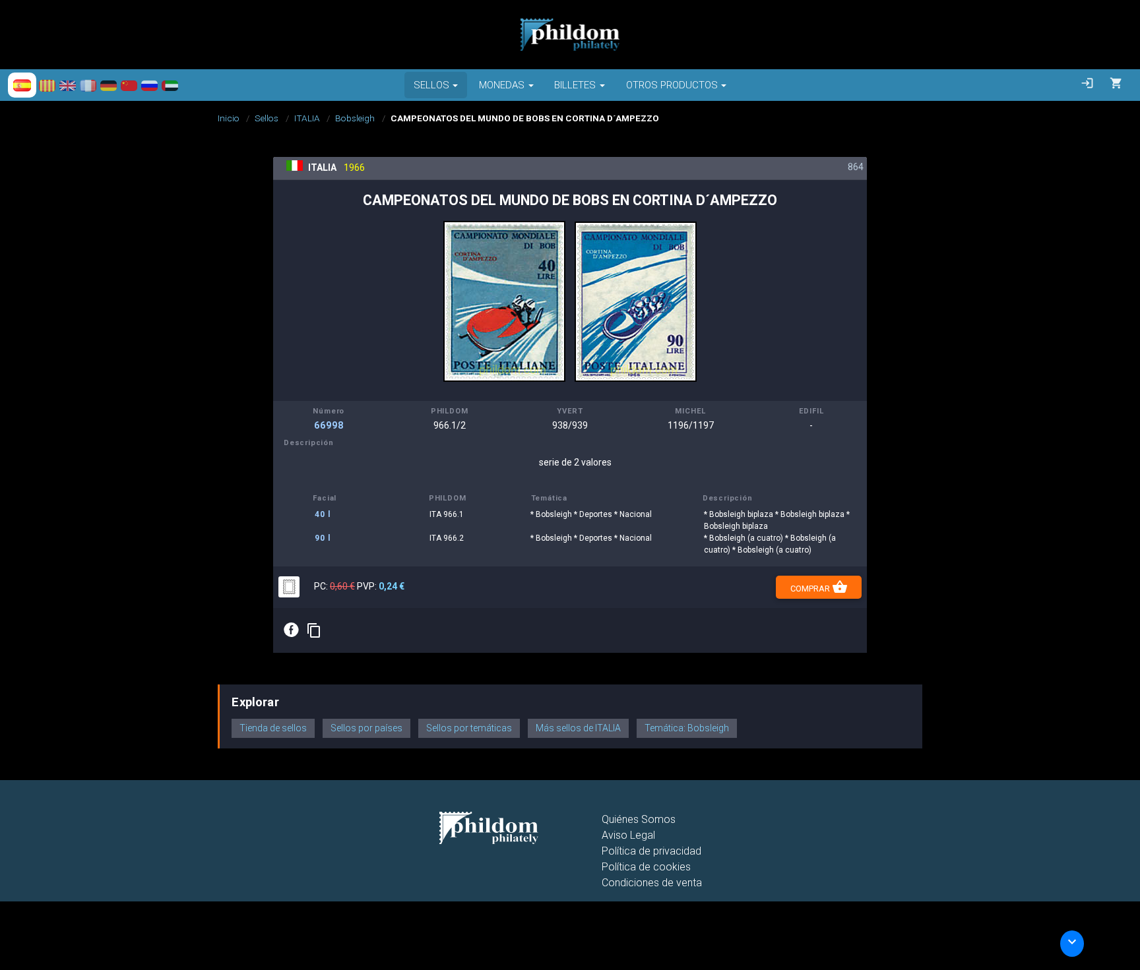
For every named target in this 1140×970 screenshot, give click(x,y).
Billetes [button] (575, 85)
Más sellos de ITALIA (578, 728)
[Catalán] (47, 85)
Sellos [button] (431, 85)
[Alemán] (108, 85)
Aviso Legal (628, 835)
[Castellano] (22, 85)
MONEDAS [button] (501, 85)
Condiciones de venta (652, 882)
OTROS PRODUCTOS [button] (672, 85)
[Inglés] (67, 85)
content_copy (314, 630)
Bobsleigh (355, 118)
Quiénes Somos (639, 819)
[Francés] (88, 85)
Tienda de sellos (273, 728)
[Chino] (129, 85)
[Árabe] (169, 85)
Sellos (266, 118)
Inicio (228, 118)
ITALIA (307, 118)
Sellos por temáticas (469, 728)
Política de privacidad (651, 851)
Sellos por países (366, 728)
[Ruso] (149, 85)
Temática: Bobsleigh (687, 728)
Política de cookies (646, 867)
